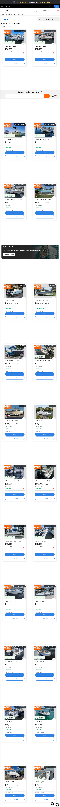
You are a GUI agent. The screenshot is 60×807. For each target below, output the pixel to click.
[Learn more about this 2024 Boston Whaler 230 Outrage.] (15, 191)
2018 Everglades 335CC (41, 300)
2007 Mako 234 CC (10, 139)
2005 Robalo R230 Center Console (14, 360)
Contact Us (15, 63)
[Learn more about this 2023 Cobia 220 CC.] (45, 592)
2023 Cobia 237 (9, 781)
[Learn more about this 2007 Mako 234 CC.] (15, 130)
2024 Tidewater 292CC (11, 420)
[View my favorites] (58, 11)
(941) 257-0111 (50, 11)
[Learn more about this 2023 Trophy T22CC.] (45, 773)
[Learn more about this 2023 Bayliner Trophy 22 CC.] (15, 653)
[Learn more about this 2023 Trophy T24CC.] (15, 713)
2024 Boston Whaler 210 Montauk (14, 541)
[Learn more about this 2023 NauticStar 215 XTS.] (15, 472)
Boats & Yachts (4, 6)
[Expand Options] (23, 44)
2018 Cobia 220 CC (10, 300)
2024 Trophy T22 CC (11, 46)
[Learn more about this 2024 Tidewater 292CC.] (15, 412)
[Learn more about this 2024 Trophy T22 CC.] (15, 37)
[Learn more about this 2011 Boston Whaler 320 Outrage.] (45, 472)
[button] (52, 803)
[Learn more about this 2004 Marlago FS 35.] (45, 412)
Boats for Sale (9, 14)
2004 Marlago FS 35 (40, 420)
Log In (50, 6)
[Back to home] (6, 10)
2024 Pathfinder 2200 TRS (42, 139)
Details (14, 59)
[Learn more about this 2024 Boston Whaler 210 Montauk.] (15, 532)
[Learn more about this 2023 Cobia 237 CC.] (45, 532)
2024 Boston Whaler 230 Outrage (14, 199)
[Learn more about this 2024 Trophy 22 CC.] (45, 653)
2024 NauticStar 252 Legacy (43, 199)
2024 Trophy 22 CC (40, 661)
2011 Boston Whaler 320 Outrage (44, 481)
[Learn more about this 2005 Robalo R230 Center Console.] (15, 352)
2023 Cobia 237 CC (40, 541)
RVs (10, 6)
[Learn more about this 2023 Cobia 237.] (15, 773)
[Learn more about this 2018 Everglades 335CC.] (45, 291)
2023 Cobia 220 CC (40, 601)
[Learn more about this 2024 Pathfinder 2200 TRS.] (45, 130)
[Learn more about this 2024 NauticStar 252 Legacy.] (45, 191)
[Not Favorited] (24, 53)
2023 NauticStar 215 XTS (12, 481)
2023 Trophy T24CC (10, 721)
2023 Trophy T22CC (40, 781)
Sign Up (56, 6)
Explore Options (9, 254)
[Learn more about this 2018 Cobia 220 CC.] (15, 291)
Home (2, 14)
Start (46, 96)
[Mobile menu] (2, 10)
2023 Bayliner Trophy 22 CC (13, 661)
